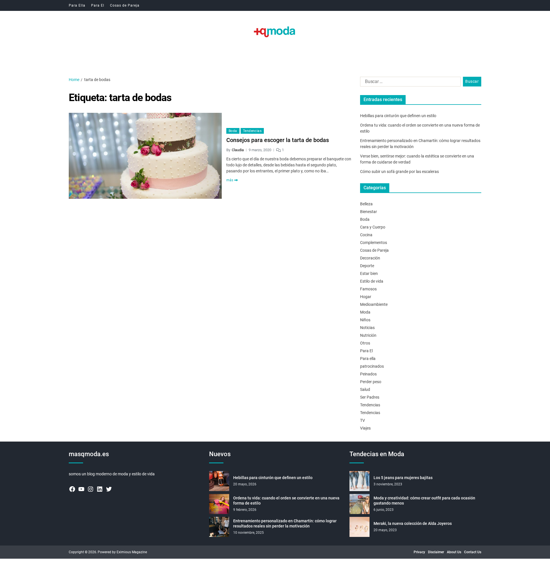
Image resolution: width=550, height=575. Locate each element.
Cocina (366, 235)
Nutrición (368, 335)
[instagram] (90, 489)
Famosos (368, 289)
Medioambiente (374, 304)
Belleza (366, 204)
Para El (97, 5)
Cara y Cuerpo (372, 227)
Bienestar (368, 211)
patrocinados (372, 366)
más (229, 180)
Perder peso (370, 381)
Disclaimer (436, 552)
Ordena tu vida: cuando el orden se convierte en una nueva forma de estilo (286, 500)
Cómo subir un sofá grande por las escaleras (399, 171)
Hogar (365, 296)
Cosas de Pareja (125, 5)
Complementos (373, 242)
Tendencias (252, 131)
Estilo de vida (371, 281)
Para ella (368, 358)
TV (362, 420)
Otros (365, 343)
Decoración (370, 258)
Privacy (419, 552)
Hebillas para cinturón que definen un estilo (398, 115)
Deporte (367, 265)
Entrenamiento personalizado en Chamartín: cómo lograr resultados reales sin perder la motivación (285, 523)
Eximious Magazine (132, 552)
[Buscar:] (409, 83)
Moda (365, 312)
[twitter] (108, 489)
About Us (454, 552)
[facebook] (72, 489)
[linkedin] (99, 489)
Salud (365, 389)
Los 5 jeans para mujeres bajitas (403, 477)
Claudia (238, 150)
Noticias (367, 327)
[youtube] (81, 489)
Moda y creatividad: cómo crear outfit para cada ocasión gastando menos (424, 500)
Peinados (368, 374)
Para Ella (77, 5)
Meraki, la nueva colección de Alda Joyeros (413, 523)
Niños (365, 320)
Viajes (365, 428)
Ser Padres (369, 397)
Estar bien (369, 273)
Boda (233, 131)
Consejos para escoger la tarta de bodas (277, 140)
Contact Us (472, 552)
